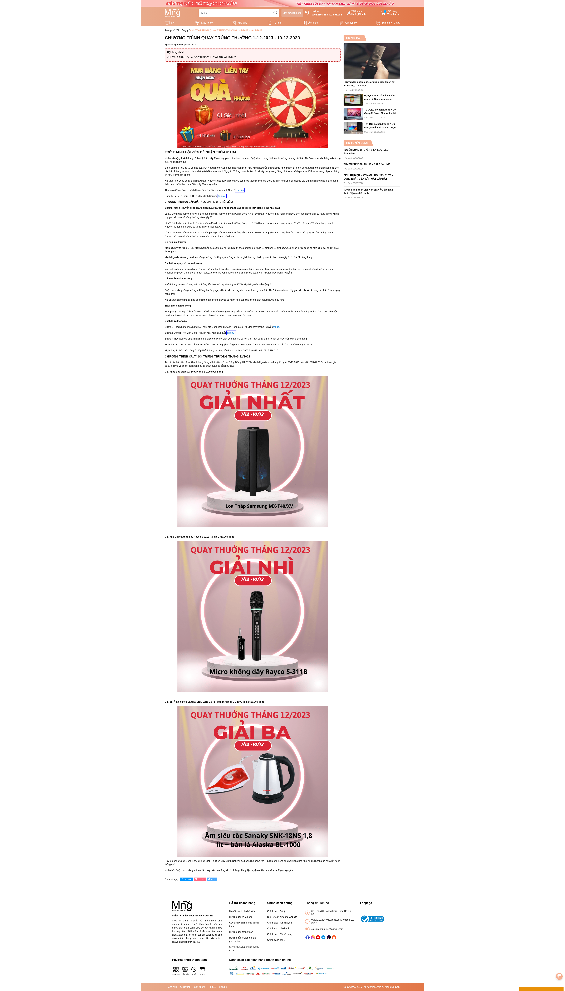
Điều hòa (206, 23)
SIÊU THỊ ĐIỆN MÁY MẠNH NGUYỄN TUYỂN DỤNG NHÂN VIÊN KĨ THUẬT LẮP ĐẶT (368, 177)
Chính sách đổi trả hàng (279, 934)
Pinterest (201, 879)
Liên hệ (223, 987)
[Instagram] (312, 937)
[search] (275, 13)
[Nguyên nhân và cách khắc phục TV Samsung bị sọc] (353, 100)
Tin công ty (182, 30)
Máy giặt (242, 23)
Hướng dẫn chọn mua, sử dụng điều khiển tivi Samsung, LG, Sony (369, 84)
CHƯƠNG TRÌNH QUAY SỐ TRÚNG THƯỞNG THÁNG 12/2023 (201, 57)
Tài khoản (358, 13)
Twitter (213, 879)
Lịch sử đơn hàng (292, 13)
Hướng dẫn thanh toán (241, 932)
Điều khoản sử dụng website (282, 917)
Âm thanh (313, 23)
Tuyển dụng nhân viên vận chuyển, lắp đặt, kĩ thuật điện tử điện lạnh (369, 191)
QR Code (176, 974)
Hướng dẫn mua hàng (240, 917)
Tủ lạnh (277, 23)
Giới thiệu (185, 987)
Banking (202, 974)
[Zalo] (323, 937)
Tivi (172, 23)
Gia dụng (350, 23)
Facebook (188, 879)
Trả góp (194, 974)
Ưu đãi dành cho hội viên (242, 911)
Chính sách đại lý (276, 911)
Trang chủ (170, 30)
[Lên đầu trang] (559, 968)
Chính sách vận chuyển (279, 922)
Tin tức (212, 987)
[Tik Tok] (328, 937)
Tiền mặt (185, 974)
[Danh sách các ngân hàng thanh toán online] (282, 970)
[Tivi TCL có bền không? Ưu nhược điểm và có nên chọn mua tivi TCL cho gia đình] (353, 128)
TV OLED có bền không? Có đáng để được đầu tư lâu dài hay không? (380, 111)
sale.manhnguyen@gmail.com (327, 929)
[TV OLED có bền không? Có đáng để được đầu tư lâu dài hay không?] (353, 114)
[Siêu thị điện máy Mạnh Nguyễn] (282, 3)
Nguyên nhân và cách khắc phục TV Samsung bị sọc (379, 97)
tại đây (240, 190)
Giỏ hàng (392, 13)
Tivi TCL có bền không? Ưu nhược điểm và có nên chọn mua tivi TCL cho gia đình (380, 126)
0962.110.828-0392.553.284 (326, 919)
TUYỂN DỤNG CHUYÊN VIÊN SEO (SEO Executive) (366, 152)
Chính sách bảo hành (278, 928)
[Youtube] (318, 937)
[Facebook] (307, 937)
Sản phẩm (199, 987)
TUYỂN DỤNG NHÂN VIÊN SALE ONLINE (367, 164)
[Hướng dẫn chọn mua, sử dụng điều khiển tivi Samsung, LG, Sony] (372, 61)
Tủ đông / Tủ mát (390, 23)
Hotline (327, 13)
